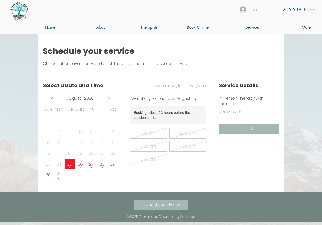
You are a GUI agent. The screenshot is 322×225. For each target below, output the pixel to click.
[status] (181, 86)
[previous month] (52, 98)
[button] (135, 27)
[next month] (109, 98)
